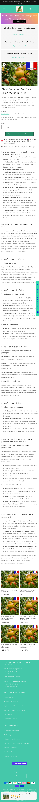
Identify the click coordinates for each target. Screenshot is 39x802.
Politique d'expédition (10, 747)
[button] (4, 9)
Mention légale (8, 735)
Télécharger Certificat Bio (11, 730)
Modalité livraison (18, 34)
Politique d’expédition (20, 800)
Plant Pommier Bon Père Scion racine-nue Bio (9, 591)
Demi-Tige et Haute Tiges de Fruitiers (15, 710)
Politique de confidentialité (12, 739)
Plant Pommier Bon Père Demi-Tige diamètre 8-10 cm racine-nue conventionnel (28, 618)
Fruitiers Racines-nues (10, 719)
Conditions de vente (10, 752)
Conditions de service (10, 756)
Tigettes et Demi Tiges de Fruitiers (14, 706)
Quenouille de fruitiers (11, 702)
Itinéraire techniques (18, 57)
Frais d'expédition (5, 113)
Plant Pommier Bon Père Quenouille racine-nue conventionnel (7, 618)
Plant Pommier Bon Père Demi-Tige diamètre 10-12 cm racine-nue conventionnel (28, 646)
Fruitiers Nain (8, 714)
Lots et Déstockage (19, 22)
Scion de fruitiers (9, 697)
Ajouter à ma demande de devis (19, 134)
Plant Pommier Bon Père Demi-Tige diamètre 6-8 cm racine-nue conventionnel (9, 646)
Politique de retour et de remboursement (16, 743)
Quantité (3, 123)
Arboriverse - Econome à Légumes (15, 789)
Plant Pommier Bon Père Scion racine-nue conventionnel (28, 591)
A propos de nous (18, 46)
